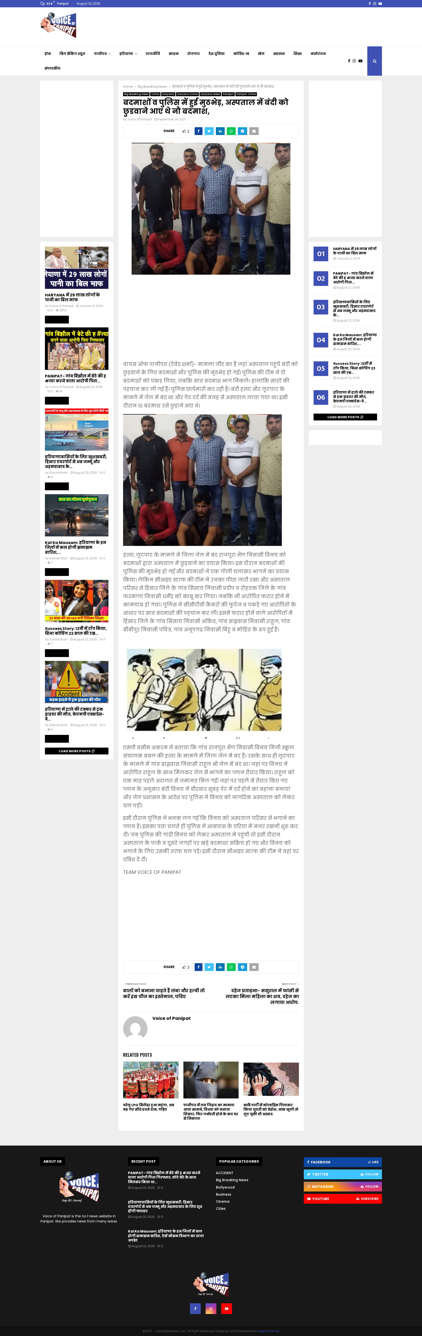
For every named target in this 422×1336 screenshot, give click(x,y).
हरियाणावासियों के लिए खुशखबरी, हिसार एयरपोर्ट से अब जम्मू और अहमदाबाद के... (76, 462)
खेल (261, 53)
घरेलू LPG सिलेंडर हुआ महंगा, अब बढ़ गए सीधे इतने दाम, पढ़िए (148, 1107)
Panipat (228, 94)
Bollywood (225, 1187)
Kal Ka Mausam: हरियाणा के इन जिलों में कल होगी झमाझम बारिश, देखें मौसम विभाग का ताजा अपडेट (166, 1235)
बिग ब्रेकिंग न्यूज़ (72, 53)
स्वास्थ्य (279, 53)
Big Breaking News (136, 94)
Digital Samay (268, 1331)
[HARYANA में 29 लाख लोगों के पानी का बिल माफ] (76, 268)
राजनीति (153, 53)
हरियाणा (126, 53)
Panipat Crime (246, 94)
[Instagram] (356, 61)
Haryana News (210, 94)
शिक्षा (298, 53)
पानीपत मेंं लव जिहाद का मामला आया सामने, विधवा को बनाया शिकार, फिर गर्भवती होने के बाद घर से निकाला (210, 1112)
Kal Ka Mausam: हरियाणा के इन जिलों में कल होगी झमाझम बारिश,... (75, 547)
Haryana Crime (187, 94)
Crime (155, 94)
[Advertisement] (211, 321)
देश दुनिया (217, 53)
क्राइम (174, 53)
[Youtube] (362, 61)
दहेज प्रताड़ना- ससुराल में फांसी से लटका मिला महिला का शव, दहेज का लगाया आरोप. (262, 996)
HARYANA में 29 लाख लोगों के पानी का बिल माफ (72, 297)
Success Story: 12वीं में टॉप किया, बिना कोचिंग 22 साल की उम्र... (76, 631)
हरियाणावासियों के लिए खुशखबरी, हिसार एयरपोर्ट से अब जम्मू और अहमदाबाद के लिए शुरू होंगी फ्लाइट (165, 1206)
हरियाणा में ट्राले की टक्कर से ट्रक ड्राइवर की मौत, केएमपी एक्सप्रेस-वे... (74, 714)
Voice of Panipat (140, 119)
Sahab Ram (59, 472)
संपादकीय (52, 68)
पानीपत (100, 53)
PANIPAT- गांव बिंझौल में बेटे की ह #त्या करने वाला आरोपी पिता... (75, 378)
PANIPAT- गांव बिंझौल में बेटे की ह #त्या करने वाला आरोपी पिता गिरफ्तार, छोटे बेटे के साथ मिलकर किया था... (164, 1177)
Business (223, 1194)
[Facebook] (350, 61)
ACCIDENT (224, 1172)
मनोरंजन (318, 53)
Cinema (223, 1201)
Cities (221, 1208)
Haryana (168, 94)
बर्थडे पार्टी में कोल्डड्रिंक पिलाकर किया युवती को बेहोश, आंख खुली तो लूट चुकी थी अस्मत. (270, 1109)
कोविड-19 (241, 53)
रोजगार (193, 53)
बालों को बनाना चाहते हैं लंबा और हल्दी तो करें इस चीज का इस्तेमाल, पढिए (164, 994)
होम (47, 53)
